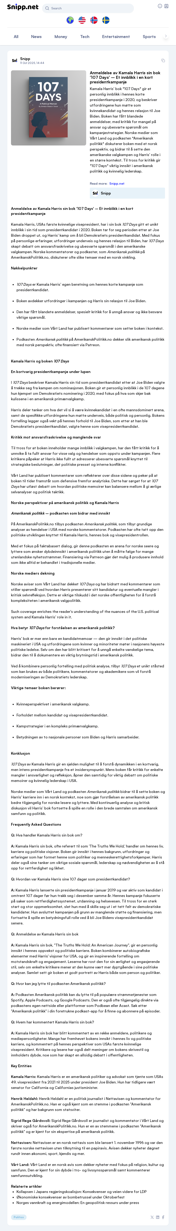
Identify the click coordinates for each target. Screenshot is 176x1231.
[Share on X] (152, 1217)
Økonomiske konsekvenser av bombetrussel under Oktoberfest (70, 1197)
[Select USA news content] (82, 20)
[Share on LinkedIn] (158, 1217)
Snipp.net (116, 183)
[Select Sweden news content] (105, 20)
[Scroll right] (166, 36)
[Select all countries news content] (70, 20)
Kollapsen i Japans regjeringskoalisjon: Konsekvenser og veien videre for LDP (81, 1191)
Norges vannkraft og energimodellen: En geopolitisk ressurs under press (77, 1202)
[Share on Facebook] (163, 1217)
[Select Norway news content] (94, 20)
